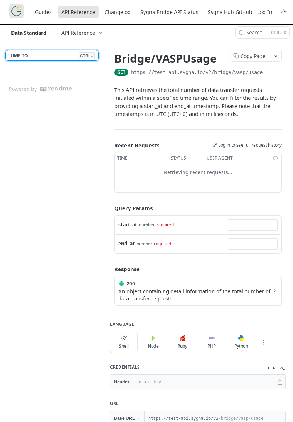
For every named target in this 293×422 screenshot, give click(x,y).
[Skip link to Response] (109, 269)
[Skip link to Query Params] (109, 208)
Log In (264, 12)
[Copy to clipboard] (269, 73)
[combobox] (253, 225)
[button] (277, 368)
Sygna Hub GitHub (230, 12)
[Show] (280, 382)
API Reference (78, 12)
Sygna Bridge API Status (169, 12)
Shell (124, 346)
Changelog (118, 12)
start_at (127, 224)
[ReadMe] (56, 89)
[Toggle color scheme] (283, 12)
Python (241, 346)
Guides (43, 12)
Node (153, 346)
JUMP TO (51, 56)
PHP (212, 346)
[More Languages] (264, 342)
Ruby (182, 346)
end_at (126, 243)
